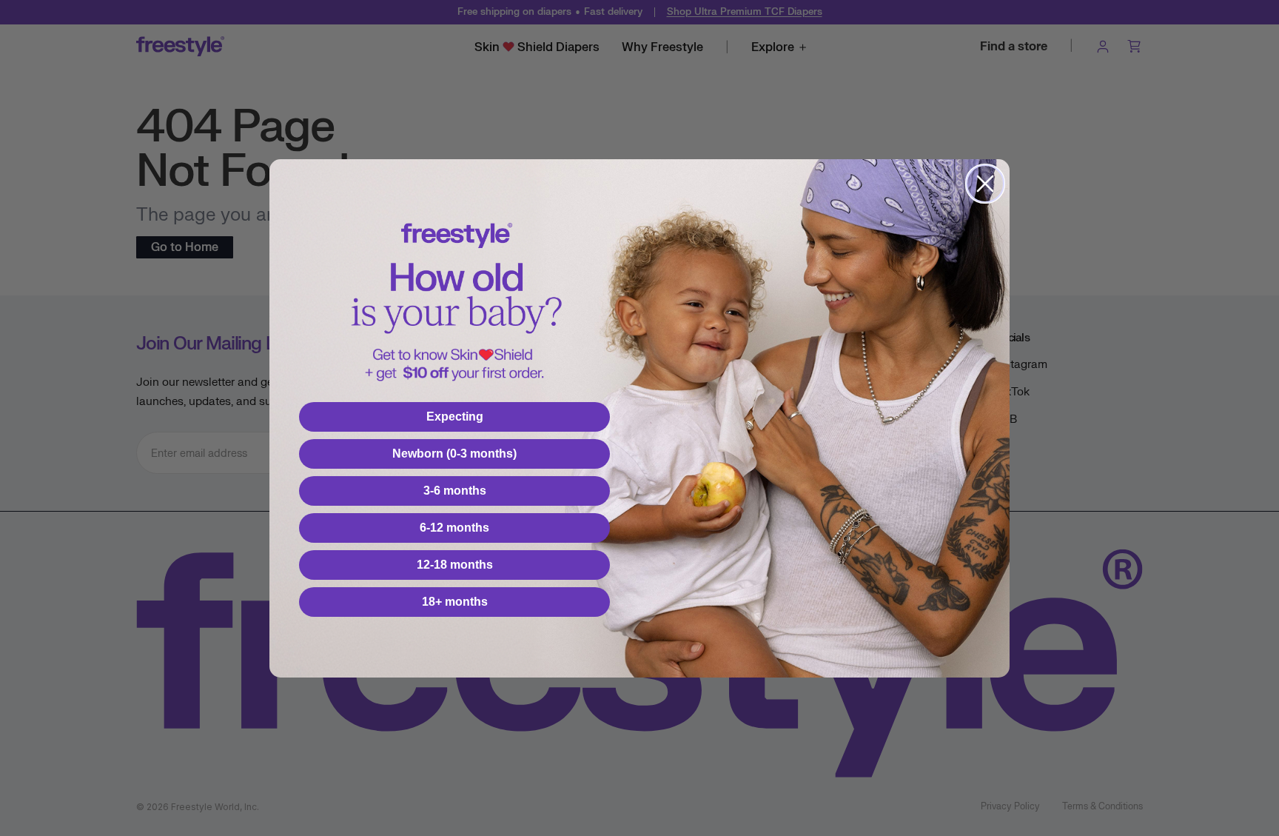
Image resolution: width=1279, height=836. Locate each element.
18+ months (455, 601)
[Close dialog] (985, 183)
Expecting (454, 416)
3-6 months (454, 490)
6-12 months (454, 527)
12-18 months (455, 564)
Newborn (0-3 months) (454, 453)
